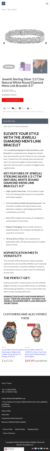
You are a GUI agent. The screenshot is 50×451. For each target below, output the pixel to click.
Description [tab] (9, 121)
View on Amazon (12, 100)
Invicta (27, 347)
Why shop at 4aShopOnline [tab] (16, 126)
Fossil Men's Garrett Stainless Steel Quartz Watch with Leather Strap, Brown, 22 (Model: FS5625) (13, 353)
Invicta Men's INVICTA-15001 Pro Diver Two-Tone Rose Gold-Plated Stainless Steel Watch (35, 353)
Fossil (4, 347)
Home (4, 9)
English (10, 449)
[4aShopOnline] (3, 3)
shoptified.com (28, 445)
